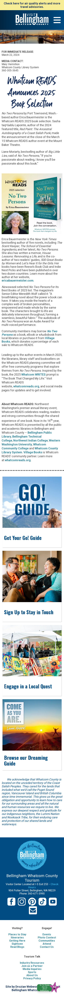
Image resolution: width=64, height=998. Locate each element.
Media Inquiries (32, 969)
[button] (49, 986)
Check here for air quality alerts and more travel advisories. (32, 5)
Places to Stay (17, 934)
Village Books (32, 452)
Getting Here (17, 940)
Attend (47, 943)
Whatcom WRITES (33, 374)
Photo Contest (47, 937)
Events (47, 934)
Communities (47, 940)
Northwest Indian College (30, 440)
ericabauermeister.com (17, 280)
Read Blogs (17, 946)
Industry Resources (32, 962)
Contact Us (47, 946)
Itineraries (17, 937)
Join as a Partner (32, 965)
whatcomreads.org (26, 386)
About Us (32, 975)
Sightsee (17, 943)
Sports (32, 972)
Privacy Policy (32, 978)
